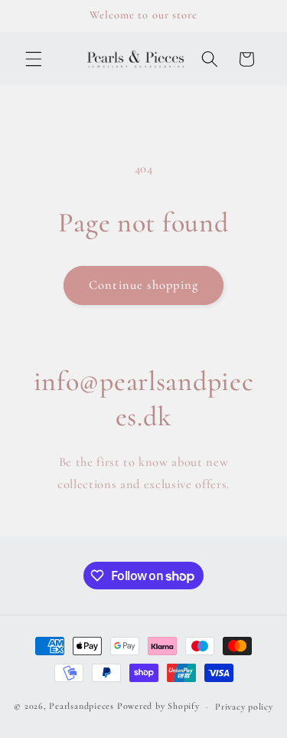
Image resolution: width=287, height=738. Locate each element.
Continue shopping (143, 285)
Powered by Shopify (158, 706)
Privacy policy (244, 706)
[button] (33, 59)
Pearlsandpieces (81, 706)
